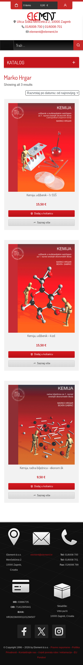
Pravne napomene (60, 647)
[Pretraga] (78, 45)
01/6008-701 (53, 26)
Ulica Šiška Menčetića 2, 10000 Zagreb (44, 21)
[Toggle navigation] (7, 45)
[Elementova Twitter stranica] (41, 631)
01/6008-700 (33, 26)
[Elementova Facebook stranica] (24, 631)
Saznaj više (43, 222)
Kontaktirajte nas (27, 652)
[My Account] (65, 5)
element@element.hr (43, 31)
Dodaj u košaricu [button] (43, 213)
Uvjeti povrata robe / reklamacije (55, 652)
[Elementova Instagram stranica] (59, 631)
